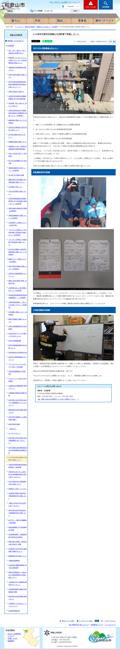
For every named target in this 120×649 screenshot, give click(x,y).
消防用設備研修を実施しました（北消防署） (17, 217)
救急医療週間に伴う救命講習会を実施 (17, 528)
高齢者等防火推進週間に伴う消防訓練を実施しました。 (17, 181)
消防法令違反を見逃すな (16, 91)
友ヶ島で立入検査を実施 (16, 175)
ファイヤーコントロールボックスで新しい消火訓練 (17, 365)
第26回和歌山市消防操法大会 (17, 352)
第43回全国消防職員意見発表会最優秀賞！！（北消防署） (17, 296)
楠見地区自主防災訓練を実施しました (17, 411)
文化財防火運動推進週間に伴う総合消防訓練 (17, 566)
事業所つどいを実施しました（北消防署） (17, 260)
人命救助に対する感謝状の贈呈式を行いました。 (17, 583)
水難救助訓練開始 (14, 560)
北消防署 (55, 27)
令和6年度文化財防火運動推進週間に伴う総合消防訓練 (17, 97)
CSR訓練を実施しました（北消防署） (17, 313)
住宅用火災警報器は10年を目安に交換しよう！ (17, 129)
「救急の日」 (12, 429)
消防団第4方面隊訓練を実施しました (17, 69)
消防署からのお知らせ (43, 27)
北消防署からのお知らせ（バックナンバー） (17, 605)
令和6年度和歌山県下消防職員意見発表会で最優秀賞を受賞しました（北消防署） (17, 113)
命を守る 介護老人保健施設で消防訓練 (17, 521)
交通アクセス (12, 638)
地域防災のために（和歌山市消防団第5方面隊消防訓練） (17, 148)
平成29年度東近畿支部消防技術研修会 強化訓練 (17, 466)
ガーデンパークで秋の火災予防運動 (17, 380)
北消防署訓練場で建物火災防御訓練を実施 (17, 590)
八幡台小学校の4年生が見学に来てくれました (17, 504)
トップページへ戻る (86, 621)
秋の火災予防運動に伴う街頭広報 (17, 162)
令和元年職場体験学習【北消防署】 (17, 328)
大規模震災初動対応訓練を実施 (17, 394)
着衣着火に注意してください (17, 489)
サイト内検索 (37, 11)
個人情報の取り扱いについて (79, 625)
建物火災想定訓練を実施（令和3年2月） (17, 282)
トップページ (19, 27)
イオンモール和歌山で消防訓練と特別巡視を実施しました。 (17, 242)
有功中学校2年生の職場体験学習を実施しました (17, 483)
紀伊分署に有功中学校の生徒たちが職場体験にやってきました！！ (17, 402)
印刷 (110, 41)
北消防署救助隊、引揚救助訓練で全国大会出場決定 (17, 536)
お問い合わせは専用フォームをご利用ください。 (59, 399)
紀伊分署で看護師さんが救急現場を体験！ (17, 418)
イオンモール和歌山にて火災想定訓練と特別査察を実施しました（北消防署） (17, 232)
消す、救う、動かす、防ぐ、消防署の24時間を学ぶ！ (17, 52)
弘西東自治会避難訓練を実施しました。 (17, 387)
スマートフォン (110, 621)
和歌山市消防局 (30, 27)
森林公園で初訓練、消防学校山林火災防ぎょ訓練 (17, 543)
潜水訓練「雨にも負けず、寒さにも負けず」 (17, 105)
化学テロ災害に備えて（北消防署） (17, 155)
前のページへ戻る (68, 621)
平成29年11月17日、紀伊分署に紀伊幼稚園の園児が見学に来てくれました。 (17, 474)
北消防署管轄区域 (14, 611)
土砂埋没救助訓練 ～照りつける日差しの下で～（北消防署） (17, 304)
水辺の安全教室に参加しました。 (17, 193)
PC (102, 621)
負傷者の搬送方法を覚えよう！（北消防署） (16, 169)
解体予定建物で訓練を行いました (17, 320)
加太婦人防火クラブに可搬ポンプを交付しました (17, 335)
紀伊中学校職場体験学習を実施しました (17, 346)
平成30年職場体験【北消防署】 (17, 373)
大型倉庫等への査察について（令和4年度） (17, 224)
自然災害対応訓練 (14, 424)
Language (70, 6)
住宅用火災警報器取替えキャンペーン (17, 275)
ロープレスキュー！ (14, 433)
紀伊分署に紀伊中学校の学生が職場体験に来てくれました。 (17, 440)
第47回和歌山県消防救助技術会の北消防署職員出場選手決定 (17, 450)
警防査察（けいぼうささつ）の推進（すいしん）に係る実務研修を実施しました (17, 60)
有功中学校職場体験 (14, 341)
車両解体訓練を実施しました (17, 142)
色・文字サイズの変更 (59, 2)
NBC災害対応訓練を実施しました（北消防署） (17, 267)
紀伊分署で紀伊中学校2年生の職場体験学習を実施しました (17, 513)
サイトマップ (75, 2)
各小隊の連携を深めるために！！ (16, 136)
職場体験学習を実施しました (17, 556)
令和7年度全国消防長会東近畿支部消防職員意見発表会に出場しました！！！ (17, 84)
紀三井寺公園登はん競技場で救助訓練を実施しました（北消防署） (17, 252)
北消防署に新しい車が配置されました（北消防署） (17, 289)
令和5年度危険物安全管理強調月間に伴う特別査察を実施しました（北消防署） (17, 201)
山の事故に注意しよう (15, 187)
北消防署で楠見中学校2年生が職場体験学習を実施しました (17, 496)
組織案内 (11, 641)
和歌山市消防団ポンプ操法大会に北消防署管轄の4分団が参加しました (17, 575)
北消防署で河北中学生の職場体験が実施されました (17, 550)
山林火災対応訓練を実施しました (17, 76)
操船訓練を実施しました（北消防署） (17, 121)
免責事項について (97, 625)
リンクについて (110, 625)
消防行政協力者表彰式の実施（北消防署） (17, 210)
